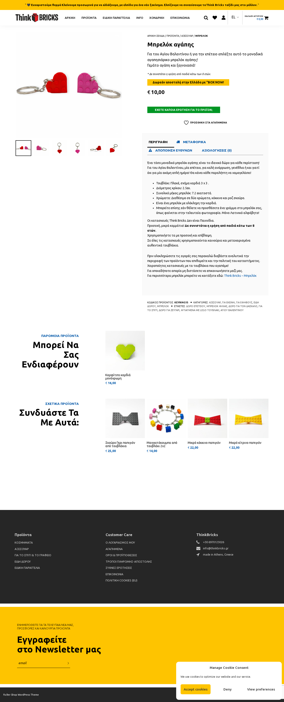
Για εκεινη (228, 302)
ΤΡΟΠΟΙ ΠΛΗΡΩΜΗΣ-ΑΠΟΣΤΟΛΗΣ (129, 561)
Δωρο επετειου (195, 306)
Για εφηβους (244, 302)
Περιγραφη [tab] (158, 142)
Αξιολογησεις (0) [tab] (217, 150)
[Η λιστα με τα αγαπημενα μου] (215, 17)
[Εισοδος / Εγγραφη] (223, 17)
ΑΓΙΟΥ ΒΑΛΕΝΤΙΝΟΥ (232, 310)
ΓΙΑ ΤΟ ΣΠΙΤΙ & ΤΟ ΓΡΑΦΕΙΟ (33, 555)
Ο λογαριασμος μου (120, 542)
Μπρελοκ (201, 36)
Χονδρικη (156, 17)
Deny (227, 689)
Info (139, 17)
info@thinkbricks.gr (216, 548)
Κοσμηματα (24, 542)
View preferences (261, 689)
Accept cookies (195, 689)
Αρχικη (70, 17)
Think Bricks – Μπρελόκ (240, 275)
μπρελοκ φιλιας (217, 306)
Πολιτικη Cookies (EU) (121, 580)
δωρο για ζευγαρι (169, 310)
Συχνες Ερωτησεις (119, 567)
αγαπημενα (114, 548)
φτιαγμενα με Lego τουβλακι (200, 310)
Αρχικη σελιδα (155, 36)
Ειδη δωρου (23, 561)
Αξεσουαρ (187, 36)
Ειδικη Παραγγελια (116, 17)
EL (233, 17)
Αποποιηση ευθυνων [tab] (174, 150)
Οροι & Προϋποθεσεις (121, 555)
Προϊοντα (89, 17)
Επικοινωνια (180, 17)
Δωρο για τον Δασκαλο (243, 306)
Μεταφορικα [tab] (194, 142)
